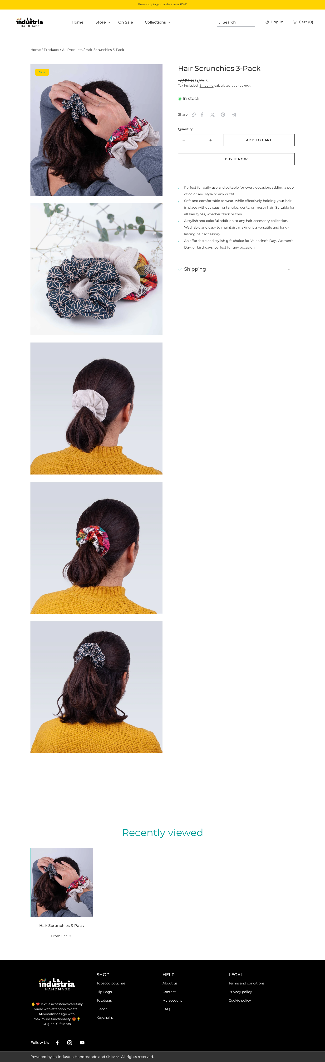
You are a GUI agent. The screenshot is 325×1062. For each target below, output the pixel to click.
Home (35, 50)
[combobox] (236, 22)
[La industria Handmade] (30, 22)
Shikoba (112, 1057)
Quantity (185, 129)
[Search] (220, 22)
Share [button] (182, 114)
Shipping (207, 85)
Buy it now (236, 159)
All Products (72, 50)
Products (51, 50)
